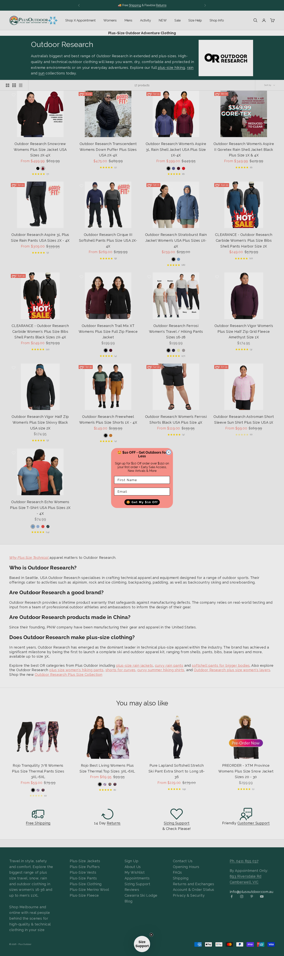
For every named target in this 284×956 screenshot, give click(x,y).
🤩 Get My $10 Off (142, 502)
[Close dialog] (168, 452)
